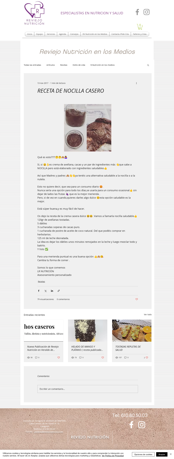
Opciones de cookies (143, 454)
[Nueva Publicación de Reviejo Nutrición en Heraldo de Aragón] (43, 331)
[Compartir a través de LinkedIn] (52, 290)
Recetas (63, 65)
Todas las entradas (32, 65)
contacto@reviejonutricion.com (48, 431)
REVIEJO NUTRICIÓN (90, 437)
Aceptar (162, 454)
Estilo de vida (79, 65)
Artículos (50, 65)
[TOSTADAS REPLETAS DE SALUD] (131, 331)
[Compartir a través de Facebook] (38, 290)
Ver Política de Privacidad (113, 455)
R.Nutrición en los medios (103, 65)
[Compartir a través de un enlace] (58, 290)
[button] (140, 27)
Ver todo (148, 314)
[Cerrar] (170, 454)
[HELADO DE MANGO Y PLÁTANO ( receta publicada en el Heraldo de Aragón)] (87, 331)
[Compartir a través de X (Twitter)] (45, 290)
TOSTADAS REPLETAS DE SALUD (128, 348)
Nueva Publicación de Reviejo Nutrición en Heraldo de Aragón (43, 348)
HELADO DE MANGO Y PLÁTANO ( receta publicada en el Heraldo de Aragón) (86, 348)
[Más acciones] (136, 83)
